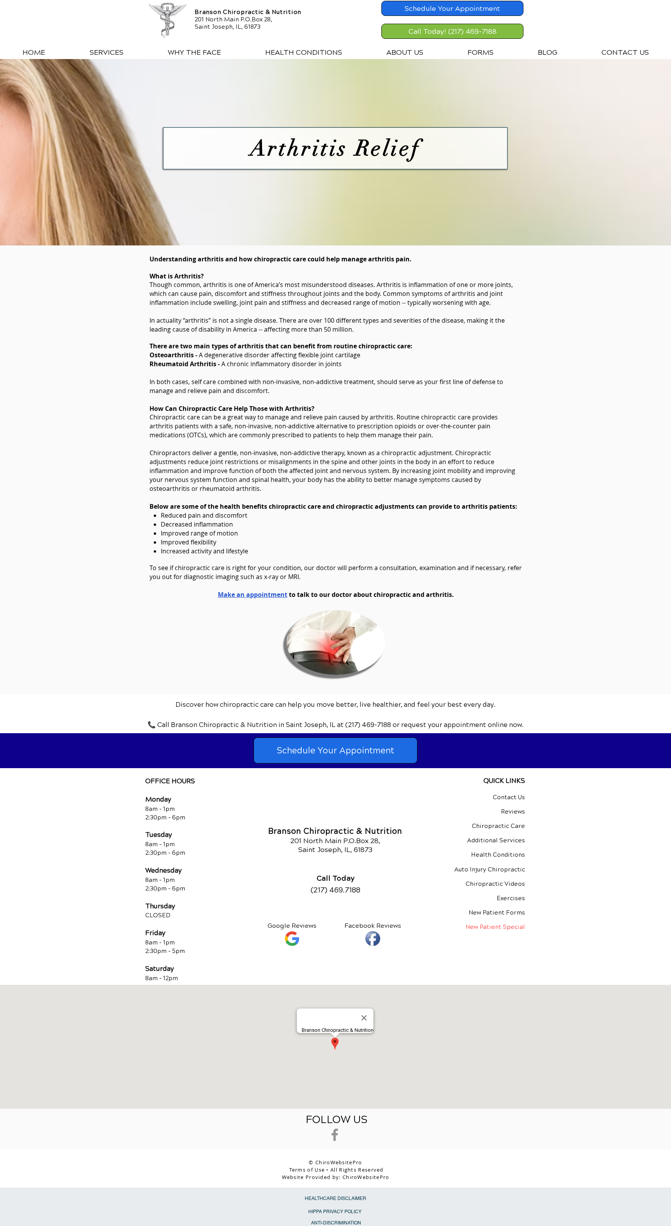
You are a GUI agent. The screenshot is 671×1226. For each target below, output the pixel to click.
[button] (106, 52)
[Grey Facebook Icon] (335, 1135)
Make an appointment (252, 594)
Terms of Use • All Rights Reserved (336, 1169)
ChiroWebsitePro (365, 1177)
